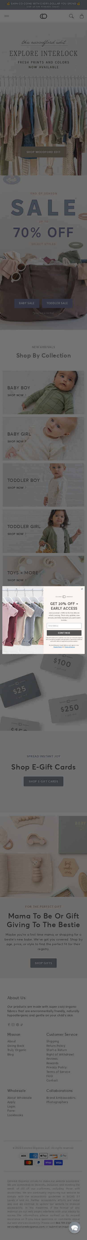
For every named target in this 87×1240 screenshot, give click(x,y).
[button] (74, 1227)
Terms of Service (70, 647)
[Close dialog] (82, 589)
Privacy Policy (58, 647)
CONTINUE (64, 632)
